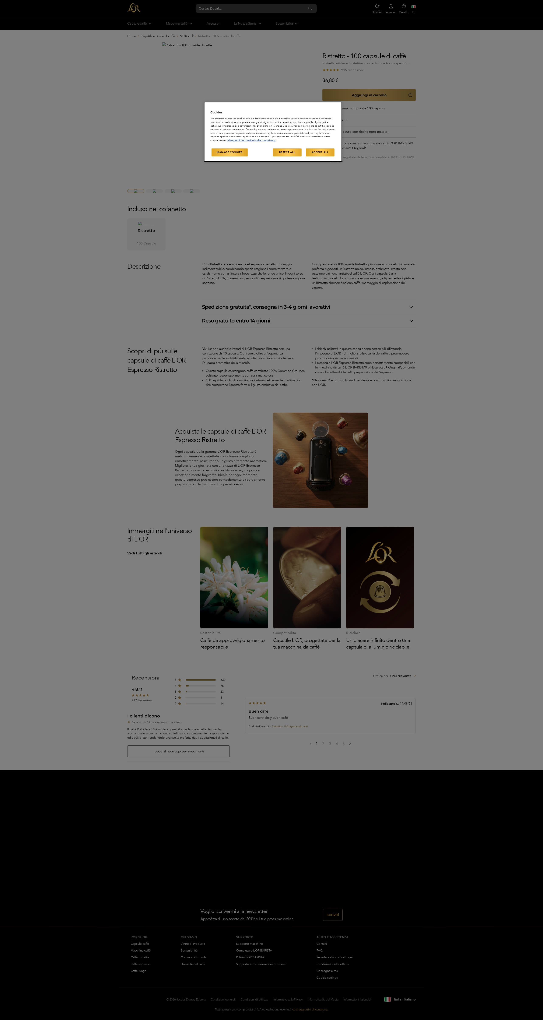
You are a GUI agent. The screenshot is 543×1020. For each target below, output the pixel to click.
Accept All (320, 152)
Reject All (287, 152)
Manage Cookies (229, 152)
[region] (273, 132)
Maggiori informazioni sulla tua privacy (251, 140)
